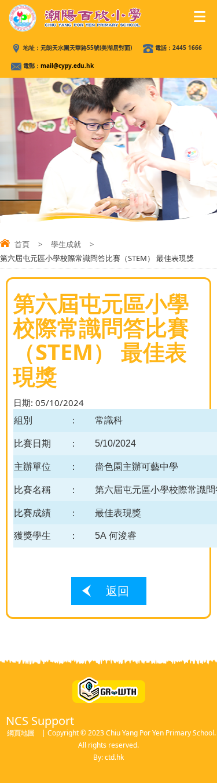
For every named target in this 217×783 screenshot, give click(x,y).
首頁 (22, 244)
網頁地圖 (21, 733)
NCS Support (40, 720)
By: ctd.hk (108, 757)
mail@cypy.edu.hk (67, 65)
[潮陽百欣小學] (75, 17)
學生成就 (66, 244)
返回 (117, 591)
